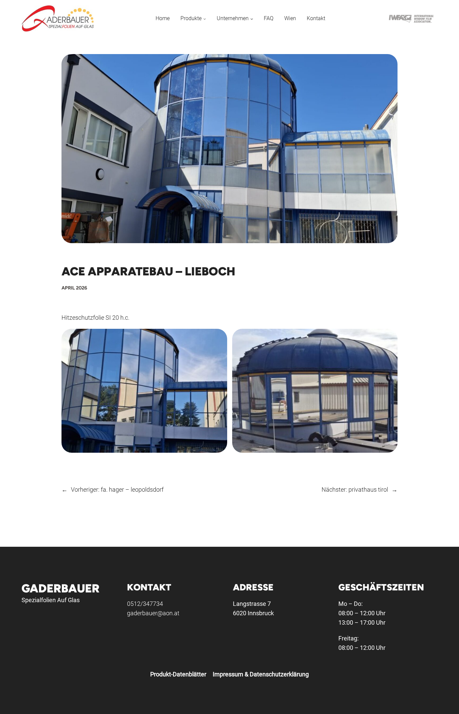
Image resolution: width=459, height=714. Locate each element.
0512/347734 (145, 603)
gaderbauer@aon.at (153, 613)
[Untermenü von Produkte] (204, 18)
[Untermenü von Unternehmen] (251, 18)
